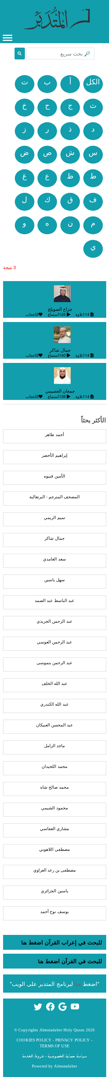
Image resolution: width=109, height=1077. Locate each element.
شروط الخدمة (33, 1055)
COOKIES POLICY (33, 1039)
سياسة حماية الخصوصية (67, 1055)
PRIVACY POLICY (72, 1039)
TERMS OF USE (54, 1045)
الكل (93, 81)
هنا (24, 942)
